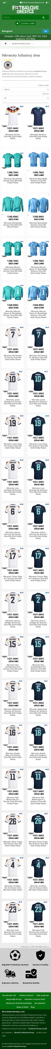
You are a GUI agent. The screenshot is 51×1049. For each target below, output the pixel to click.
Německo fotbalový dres (21, 44)
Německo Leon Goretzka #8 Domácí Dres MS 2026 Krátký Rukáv (13, 491)
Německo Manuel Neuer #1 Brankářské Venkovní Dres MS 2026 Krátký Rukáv (38, 270)
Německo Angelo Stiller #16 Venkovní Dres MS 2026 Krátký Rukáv (38, 756)
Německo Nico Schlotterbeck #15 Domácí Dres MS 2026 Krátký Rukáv (12, 668)
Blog (33, 1007)
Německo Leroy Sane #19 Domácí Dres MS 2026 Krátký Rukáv (13, 446)
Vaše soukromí (42, 995)
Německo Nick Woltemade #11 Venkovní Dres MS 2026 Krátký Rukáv (38, 800)
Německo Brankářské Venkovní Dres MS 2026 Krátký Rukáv (38, 180)
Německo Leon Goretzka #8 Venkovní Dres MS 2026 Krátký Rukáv (38, 491)
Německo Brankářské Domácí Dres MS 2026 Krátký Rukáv (12, 180)
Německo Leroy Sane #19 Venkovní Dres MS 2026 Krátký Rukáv (38, 446)
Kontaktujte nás (9, 995)
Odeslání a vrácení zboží (35, 999)
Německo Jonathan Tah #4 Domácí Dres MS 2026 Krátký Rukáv (12, 888)
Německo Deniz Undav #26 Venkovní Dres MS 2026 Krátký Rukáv (38, 843)
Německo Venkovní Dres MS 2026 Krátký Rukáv (38, 136)
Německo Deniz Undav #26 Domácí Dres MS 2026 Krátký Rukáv (12, 843)
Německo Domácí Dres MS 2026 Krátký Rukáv (13, 136)
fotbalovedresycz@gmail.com (33, 2)
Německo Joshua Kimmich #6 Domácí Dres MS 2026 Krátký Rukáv (13, 535)
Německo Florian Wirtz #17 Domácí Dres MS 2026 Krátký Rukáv (12, 578)
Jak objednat (40, 1003)
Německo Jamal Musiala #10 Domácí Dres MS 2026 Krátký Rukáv (13, 402)
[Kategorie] (45, 31)
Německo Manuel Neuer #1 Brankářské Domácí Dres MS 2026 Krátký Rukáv (12, 270)
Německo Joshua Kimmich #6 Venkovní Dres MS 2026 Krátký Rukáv (38, 535)
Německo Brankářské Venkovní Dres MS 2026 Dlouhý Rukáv (38, 225)
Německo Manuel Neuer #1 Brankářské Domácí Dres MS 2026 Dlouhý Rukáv (12, 314)
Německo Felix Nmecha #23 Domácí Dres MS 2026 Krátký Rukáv (13, 933)
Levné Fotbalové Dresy (16, 1046)
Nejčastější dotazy (14, 999)
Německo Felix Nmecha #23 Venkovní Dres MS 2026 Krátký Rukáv (38, 933)
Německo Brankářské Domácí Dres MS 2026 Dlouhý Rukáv (12, 225)
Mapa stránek (22, 1007)
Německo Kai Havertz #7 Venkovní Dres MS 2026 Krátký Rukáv (38, 357)
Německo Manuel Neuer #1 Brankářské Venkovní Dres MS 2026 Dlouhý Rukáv (38, 314)
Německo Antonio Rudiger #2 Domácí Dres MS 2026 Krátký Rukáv (13, 623)
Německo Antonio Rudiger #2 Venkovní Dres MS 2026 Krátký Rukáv (38, 623)
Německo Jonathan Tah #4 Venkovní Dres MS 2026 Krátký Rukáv (38, 888)
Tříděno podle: (43, 85)
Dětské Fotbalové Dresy (24, 1032)
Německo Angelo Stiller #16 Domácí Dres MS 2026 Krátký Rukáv (13, 756)
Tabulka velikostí (26, 995)
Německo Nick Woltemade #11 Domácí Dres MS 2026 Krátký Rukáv (12, 800)
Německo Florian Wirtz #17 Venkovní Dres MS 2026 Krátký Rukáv (38, 578)
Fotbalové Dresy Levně (37, 1029)
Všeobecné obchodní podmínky (19, 1003)
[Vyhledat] (43, 17)
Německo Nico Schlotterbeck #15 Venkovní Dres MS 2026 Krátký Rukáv (38, 668)
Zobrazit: (45, 94)
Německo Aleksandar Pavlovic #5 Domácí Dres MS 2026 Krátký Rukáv (13, 712)
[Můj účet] (47, 2)
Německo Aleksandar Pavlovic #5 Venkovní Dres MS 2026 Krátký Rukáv (38, 712)
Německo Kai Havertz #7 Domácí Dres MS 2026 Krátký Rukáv (13, 357)
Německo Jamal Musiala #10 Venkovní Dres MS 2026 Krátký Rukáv (38, 402)
